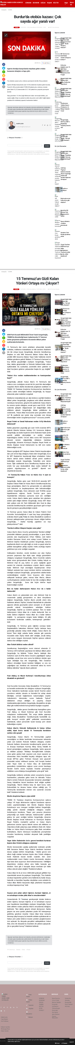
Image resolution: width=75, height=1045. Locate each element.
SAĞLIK (43, 3)
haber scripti (3, 1043)
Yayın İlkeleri (4, 1019)
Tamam (65, 1043)
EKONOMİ (36, 3)
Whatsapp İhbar (5, 1029)
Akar (47, 354)
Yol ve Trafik (55, 1000)
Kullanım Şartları (5, 1027)
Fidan (28, 475)
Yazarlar (30, 1005)
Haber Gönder (5, 1031)
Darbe (9, 428)
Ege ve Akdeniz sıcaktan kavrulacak (65, 223)
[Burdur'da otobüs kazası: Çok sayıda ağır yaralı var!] (26, 45)
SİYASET (41, 1010)
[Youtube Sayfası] (11, 1007)
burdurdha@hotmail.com (23, 126)
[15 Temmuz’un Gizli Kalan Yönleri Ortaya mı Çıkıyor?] (26, 309)
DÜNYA (10, 10)
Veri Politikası (4, 1021)
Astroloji (67, 1006)
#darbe (18, 949)
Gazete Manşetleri (55, 1017)
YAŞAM (49, 3)
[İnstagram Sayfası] (8, 1007)
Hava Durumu (56, 998)
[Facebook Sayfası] (2, 1007)
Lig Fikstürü (55, 1006)
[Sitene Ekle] (5, 1011)
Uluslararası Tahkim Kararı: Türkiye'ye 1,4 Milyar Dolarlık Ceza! (65, 107)
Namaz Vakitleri (56, 1002)
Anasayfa (4, 10)
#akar (23, 949)
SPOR (40, 1008)
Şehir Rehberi (56, 1014)
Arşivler (31, 1008)
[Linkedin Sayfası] (14, 1007)
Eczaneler (55, 1004)
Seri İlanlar (55, 1012)
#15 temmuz (11, 949)
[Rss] (18, 1007)
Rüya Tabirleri (69, 1004)
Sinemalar (55, 1010)
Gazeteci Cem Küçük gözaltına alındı (65, 234)
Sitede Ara (68, 998)
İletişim (30, 1017)
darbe (14, 364)
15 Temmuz (18, 389)
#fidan (28, 949)
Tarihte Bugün (56, 1008)
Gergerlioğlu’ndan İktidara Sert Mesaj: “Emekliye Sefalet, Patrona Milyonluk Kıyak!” (66, 92)
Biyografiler (68, 1002)
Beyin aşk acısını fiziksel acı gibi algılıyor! (65, 200)
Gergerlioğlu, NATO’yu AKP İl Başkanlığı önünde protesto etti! (66, 123)
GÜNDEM (28, 3)
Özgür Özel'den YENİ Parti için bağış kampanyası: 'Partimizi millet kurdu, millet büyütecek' (65, 250)
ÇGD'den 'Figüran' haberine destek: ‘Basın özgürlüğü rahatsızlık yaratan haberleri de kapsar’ (66, 173)
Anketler (67, 1000)
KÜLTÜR (56, 3)
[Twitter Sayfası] (4, 1007)
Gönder (47, 146)
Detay (58, 1043)
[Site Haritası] (2, 1011)
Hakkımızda (4, 1017)
